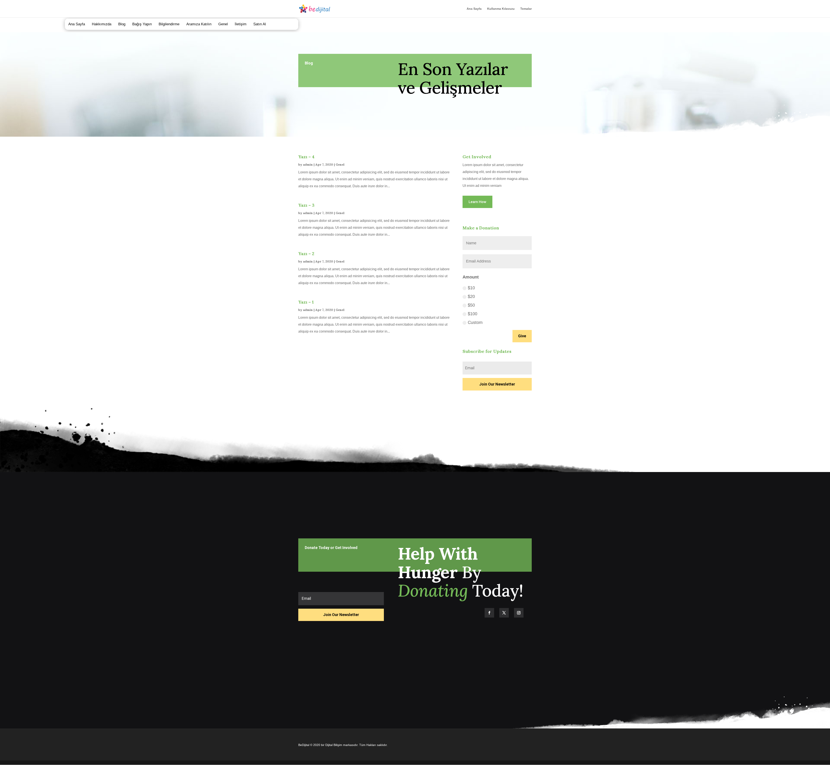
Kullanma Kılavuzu (501, 8)
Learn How (477, 202)
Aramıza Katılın (198, 24)
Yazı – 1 (306, 302)
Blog (121, 24)
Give (522, 336)
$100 (472, 313)
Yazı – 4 (306, 156)
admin (308, 164)
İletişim (240, 24)
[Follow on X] (504, 613)
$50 (471, 305)
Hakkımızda (101, 24)
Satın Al (259, 24)
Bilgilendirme (169, 24)
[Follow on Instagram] (519, 613)
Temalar (526, 8)
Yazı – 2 (306, 253)
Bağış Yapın (142, 24)
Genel (223, 24)
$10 (471, 287)
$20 (471, 296)
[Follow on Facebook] (489, 613)
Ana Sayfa (474, 8)
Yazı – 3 (306, 205)
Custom (475, 322)
